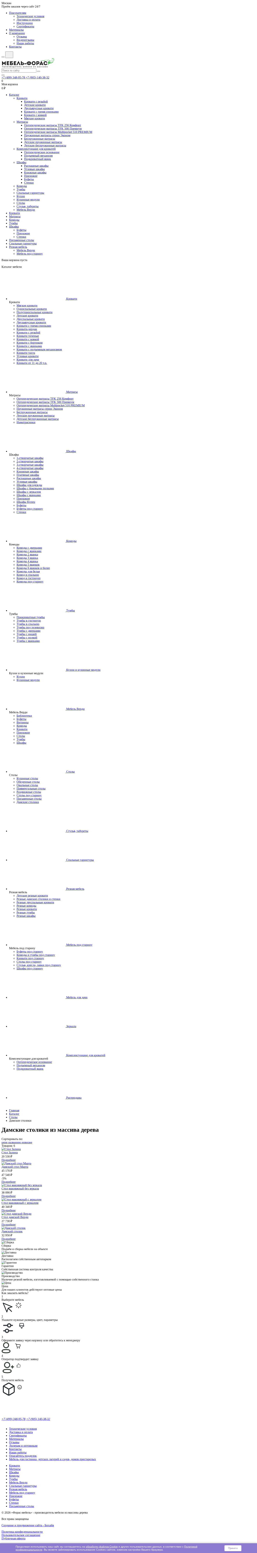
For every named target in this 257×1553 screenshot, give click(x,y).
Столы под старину (29, 795)
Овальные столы (27, 785)
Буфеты (29, 179)
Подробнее (9, 1160)
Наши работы (25, 43)
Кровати (22, 98)
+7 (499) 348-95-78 (14, 77)
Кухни (21, 196)
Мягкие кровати (34, 118)
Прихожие (30, 175)
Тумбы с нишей (27, 634)
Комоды (22, 186)
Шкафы (21, 162)
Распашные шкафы (36, 165)
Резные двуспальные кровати (35, 902)
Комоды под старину (30, 581)
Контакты (15, 46)
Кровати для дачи (28, 359)
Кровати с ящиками (29, 346)
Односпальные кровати (32, 308)
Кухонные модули (28, 199)
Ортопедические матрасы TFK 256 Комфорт (52, 125)
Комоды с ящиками (29, 551)
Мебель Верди (26, 209)
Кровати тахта (26, 352)
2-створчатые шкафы (30, 461)
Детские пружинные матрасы (43, 142)
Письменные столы (21, 240)
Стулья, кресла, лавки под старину (39, 965)
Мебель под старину (30, 253)
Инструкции (25, 23)
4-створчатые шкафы (30, 468)
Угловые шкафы (34, 169)
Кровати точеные (28, 335)
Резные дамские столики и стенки (38, 899)
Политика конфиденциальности (22, 1531)
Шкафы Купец (26, 502)
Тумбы (21, 189)
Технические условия (30, 16)
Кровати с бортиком (30, 342)
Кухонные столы (27, 778)
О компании (17, 33)
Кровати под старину (30, 958)
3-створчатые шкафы (30, 464)
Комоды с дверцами (29, 547)
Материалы (16, 29)
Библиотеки (24, 715)
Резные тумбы (26, 912)
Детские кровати (35, 104)
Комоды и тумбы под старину (36, 955)
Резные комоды (26, 905)
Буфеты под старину (30, 508)
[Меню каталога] (3, 56)
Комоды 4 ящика (27, 561)
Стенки (29, 182)
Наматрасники (26, 422)
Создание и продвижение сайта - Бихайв (28, 1525)
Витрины (23, 722)
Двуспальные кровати (31, 319)
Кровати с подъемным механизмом (39, 349)
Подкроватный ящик (37, 159)
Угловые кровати (28, 356)
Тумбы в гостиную (29, 620)
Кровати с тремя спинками (41, 111)
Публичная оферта (13, 1538)
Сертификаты (25, 26)
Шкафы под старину (30, 968)
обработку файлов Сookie (102, 1546)
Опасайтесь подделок (23, 1455)
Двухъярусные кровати (39, 108)
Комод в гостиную (28, 578)
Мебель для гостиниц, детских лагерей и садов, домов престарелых (52, 1459)
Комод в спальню (28, 574)
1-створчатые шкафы (30, 458)
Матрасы (22, 121)
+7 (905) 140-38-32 (37, 77)
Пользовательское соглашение (21, 1535)
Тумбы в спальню (28, 624)
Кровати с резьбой (36, 101)
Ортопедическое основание (41, 152)
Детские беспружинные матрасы (45, 145)
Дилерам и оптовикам (23, 1445)
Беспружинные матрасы (39, 138)
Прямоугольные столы (31, 788)
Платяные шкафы (28, 474)
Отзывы (22, 36)
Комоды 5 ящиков (28, 564)
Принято (233, 1548)
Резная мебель (18, 246)
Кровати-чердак (27, 329)
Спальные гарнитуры (30, 192)
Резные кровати (27, 909)
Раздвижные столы (29, 791)
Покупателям (17, 12)
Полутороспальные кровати (34, 312)
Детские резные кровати (32, 895)
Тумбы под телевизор (30, 627)
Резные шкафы (26, 915)
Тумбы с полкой (27, 637)
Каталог (14, 94)
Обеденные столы (28, 781)
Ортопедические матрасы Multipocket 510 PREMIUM (58, 132)
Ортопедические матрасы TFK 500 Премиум (53, 128)
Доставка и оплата (28, 19)
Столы (21, 203)
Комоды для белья (28, 571)
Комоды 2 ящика (27, 554)
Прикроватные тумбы (31, 617)
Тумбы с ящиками (28, 640)
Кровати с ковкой (35, 115)
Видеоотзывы (25, 40)
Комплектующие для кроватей (36, 148)
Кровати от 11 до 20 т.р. (32, 363)
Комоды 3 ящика (27, 557)
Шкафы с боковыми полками (35, 488)
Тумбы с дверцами (28, 630)
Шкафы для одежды (29, 485)
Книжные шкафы (35, 172)
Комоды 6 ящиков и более (33, 568)
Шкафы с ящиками (29, 495)
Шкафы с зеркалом (29, 491)
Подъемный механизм (38, 155)
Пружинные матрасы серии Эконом (47, 135)
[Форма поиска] (9, 54)
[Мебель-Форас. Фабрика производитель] (128, 63)
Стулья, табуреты (28, 206)
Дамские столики (28, 802)
